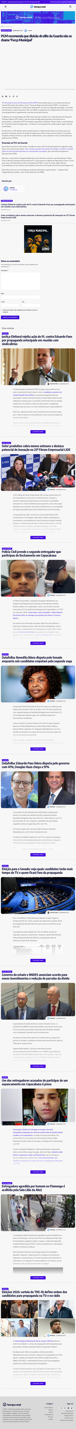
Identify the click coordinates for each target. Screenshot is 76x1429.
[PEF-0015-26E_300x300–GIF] (38, 239)
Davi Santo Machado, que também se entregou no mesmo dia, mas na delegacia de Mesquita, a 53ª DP (38, 1161)
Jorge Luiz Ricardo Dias (43, 635)
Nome (2, 293)
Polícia (5, 1077)
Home (2, 26)
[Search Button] (70, 6)
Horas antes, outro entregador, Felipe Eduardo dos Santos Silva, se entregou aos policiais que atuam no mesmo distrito (37, 615)
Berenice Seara (8, 26)
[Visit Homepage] (38, 6)
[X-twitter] (61, 1408)
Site (23, 302)
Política (5, 333)
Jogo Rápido (6, 443)
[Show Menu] (5, 6)
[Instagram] (64, 1408)
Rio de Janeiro (7, 548)
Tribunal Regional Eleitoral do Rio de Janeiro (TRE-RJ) (33, 1341)
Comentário (5, 270)
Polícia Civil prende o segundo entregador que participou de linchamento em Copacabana (32, 2)
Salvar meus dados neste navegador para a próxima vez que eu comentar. (20, 311)
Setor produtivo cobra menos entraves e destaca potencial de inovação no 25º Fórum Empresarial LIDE (38, 216)
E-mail (3, 302)
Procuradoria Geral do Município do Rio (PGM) (20, 103)
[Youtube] (68, 1408)
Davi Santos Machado (27, 632)
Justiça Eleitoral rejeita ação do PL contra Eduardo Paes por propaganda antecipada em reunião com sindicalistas (38, 205)
